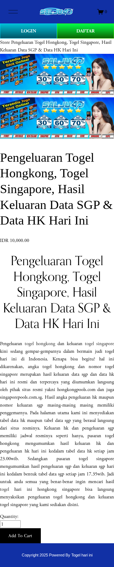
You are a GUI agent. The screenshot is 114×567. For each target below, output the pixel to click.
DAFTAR (85, 31)
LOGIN (28, 31)
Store (5, 42)
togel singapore (99, 344)
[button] (20, 536)
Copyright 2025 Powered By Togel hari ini (57, 555)
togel (4, 489)
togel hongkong (40, 344)
